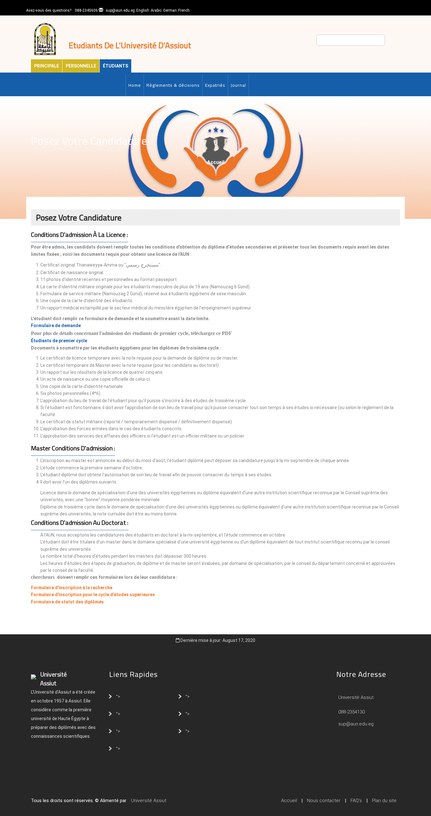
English (142, 10)
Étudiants (115, 65)
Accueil (215, 162)
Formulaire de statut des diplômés (67, 601)
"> (118, 696)
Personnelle (81, 65)
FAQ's (356, 800)
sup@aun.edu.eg (120, 10)
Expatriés (215, 85)
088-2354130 (351, 712)
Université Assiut (355, 697)
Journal (238, 85)
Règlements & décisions (173, 85)
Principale (46, 65)
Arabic (156, 10)
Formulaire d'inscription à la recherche (71, 587)
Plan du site (384, 800)
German (170, 10)
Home (134, 85)
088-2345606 (86, 10)
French (184, 10)
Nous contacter (323, 800)
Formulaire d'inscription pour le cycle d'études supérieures (93, 594)
